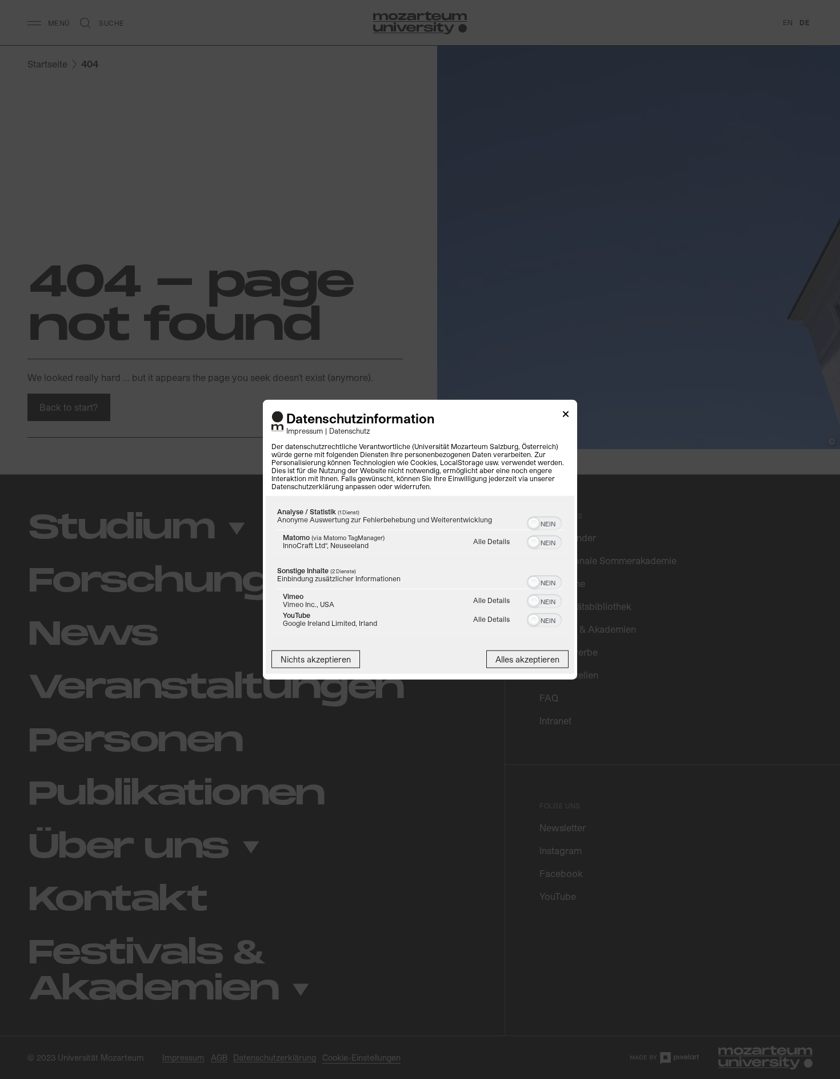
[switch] (544, 522)
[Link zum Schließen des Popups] (566, 416)
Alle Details (491, 541)
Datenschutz (349, 430)
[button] (534, 523)
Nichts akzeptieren (316, 659)
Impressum (304, 430)
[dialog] (420, 540)
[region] (420, 569)
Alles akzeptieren (527, 659)
